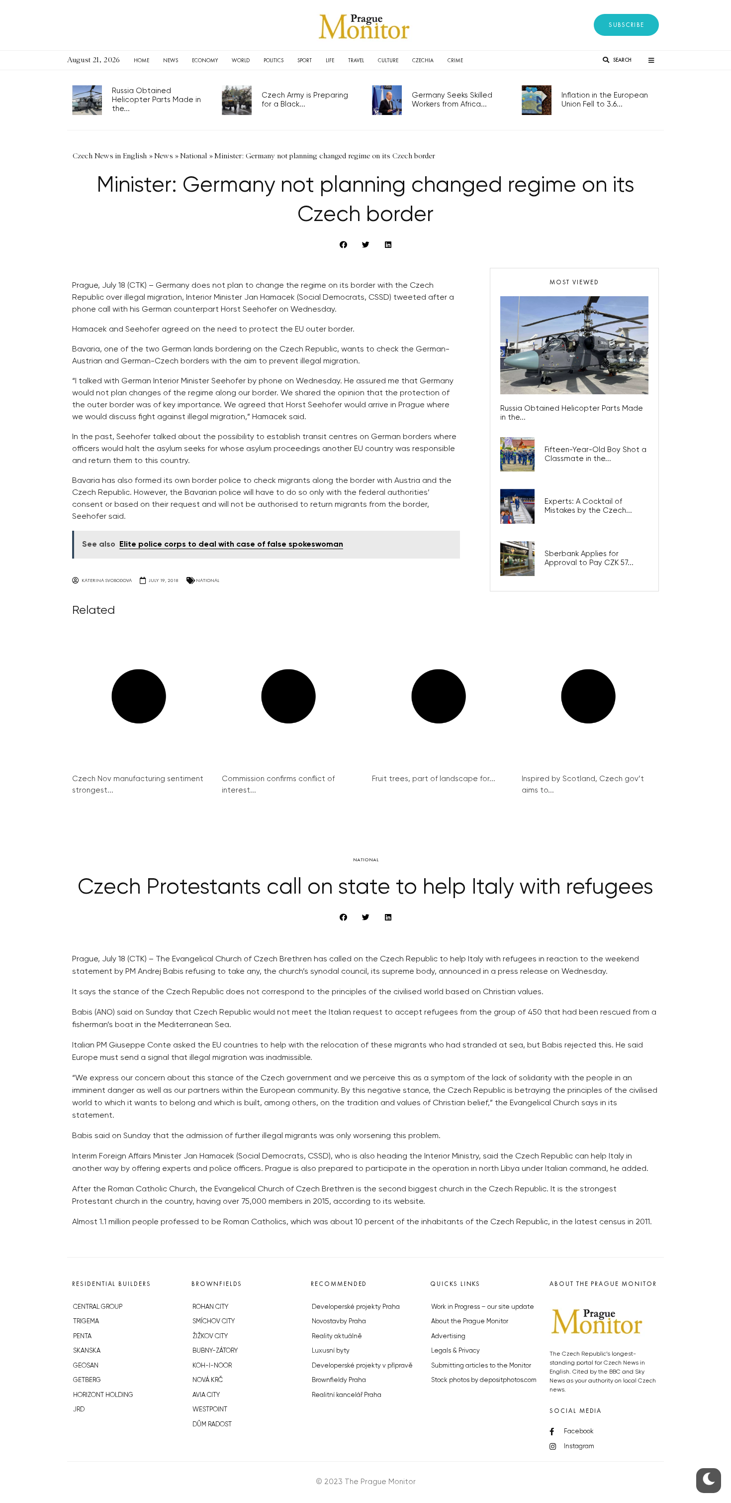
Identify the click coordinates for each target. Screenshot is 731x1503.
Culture (388, 60)
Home (141, 60)
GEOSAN (85, 1366)
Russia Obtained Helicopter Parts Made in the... (156, 100)
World (241, 60)
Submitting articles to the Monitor (481, 1366)
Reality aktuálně (337, 1336)
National (207, 580)
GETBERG (87, 1380)
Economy (205, 60)
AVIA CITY (206, 1395)
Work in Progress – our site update (482, 1307)
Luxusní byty (331, 1351)
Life (330, 60)
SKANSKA (86, 1351)
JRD (79, 1409)
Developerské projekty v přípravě (362, 1366)
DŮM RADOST (212, 1424)
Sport (304, 60)
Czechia (423, 60)
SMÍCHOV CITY (213, 1321)
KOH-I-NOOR (212, 1366)
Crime (455, 60)
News (170, 60)
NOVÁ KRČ (207, 1380)
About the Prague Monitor (469, 1321)
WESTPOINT (209, 1409)
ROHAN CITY (210, 1307)
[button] (626, 25)
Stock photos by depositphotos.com (484, 1380)
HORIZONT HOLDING (103, 1395)
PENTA (82, 1336)
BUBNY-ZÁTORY (215, 1351)
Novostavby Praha (339, 1321)
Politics (273, 60)
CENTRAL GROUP (97, 1307)
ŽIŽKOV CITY (210, 1336)
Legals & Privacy (455, 1351)
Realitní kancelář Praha (346, 1395)
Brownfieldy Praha (339, 1380)
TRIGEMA (86, 1321)
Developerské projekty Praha (356, 1307)
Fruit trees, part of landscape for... (433, 779)
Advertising (448, 1336)
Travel (356, 60)
